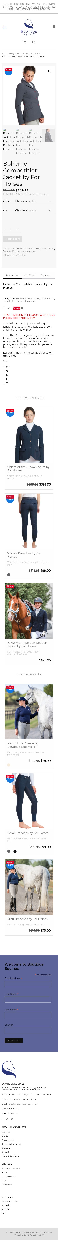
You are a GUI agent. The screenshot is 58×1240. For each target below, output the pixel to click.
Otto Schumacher (10, 1201)
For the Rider (23, 248)
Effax (4, 1181)
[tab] (12, 275)
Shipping (6, 1148)
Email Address (13, 978)
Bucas (4, 1172)
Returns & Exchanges (11, 1144)
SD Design (6, 1205)
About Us (6, 1132)
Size (5, 210)
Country (9, 1024)
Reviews (45, 275)
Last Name (11, 1010)
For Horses (18, 251)
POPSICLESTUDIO (35, 1235)
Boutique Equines (11, 53)
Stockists (6, 1152)
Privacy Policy (8, 1140)
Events (5, 1136)
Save (10, 69)
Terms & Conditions (11, 1156)
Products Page (30, 53)
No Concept (7, 1197)
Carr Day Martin (9, 1176)
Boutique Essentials (11, 1168)
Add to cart (13, 238)
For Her (35, 248)
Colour (7, 201)
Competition (47, 248)
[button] (49, 71)
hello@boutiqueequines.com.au (22, 1104)
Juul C (4, 1213)
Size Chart (29, 275)
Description (12, 275)
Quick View (29, 449)
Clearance (30, 251)
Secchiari (6, 1209)
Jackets (7, 251)
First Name (12, 994)
